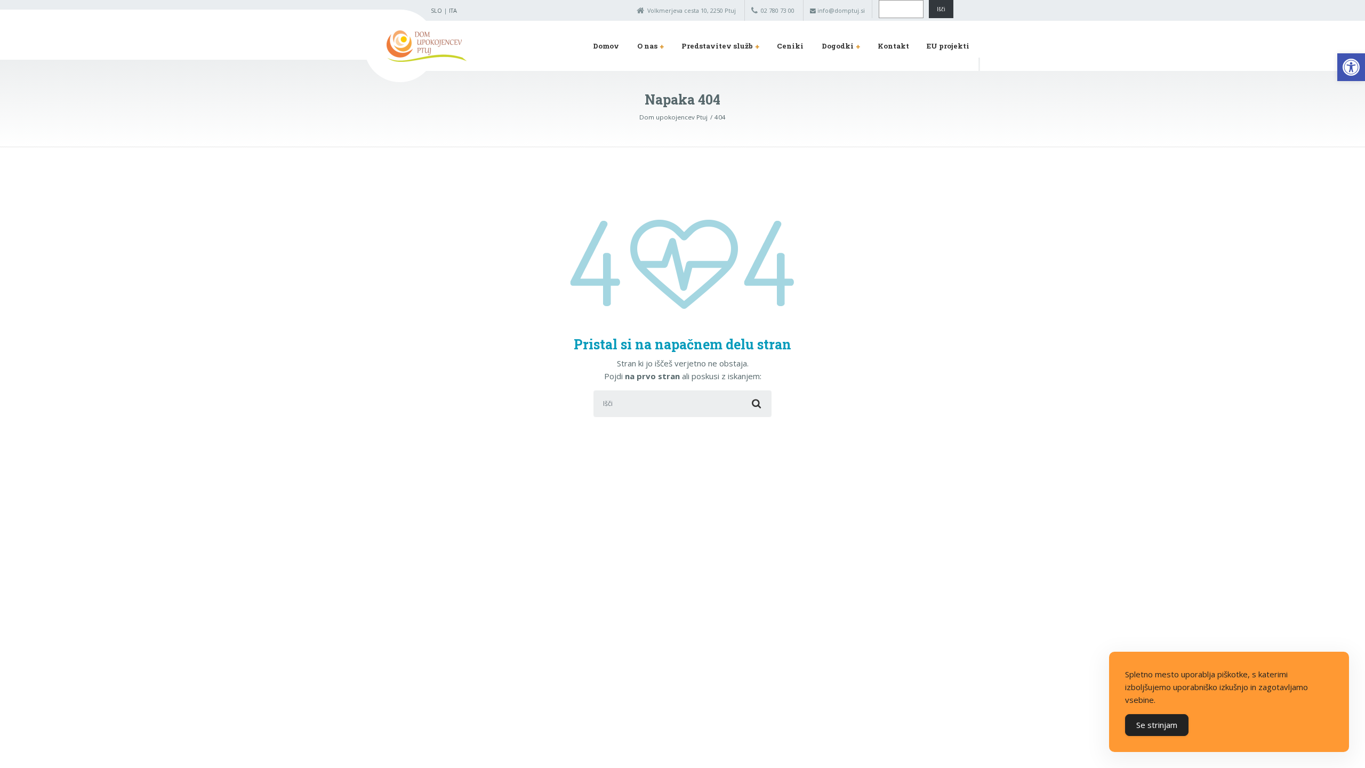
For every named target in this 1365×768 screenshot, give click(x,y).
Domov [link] (606, 46)
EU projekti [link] (948, 46)
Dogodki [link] (838, 46)
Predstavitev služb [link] (717, 46)
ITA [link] (453, 10)
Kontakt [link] (893, 46)
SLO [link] (436, 10)
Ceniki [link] (790, 46)
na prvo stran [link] (652, 376)
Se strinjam (1156, 724)
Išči (941, 9)
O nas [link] (647, 46)
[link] (1351, 67)
